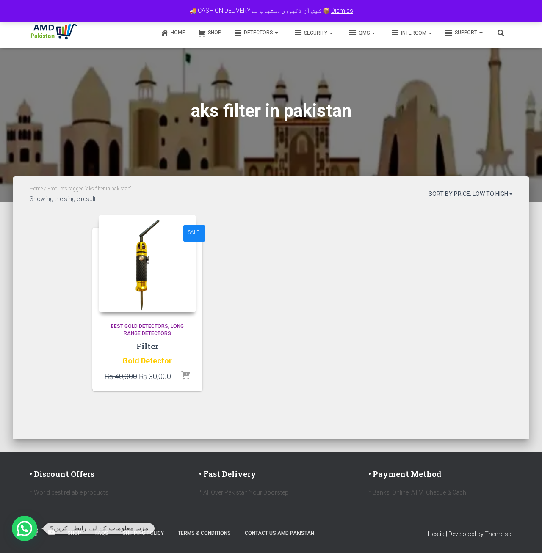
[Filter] (147, 263)
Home (178, 33)
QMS (365, 33)
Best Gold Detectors (139, 326)
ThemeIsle (498, 534)
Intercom (414, 33)
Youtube (52, 532)
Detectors (259, 33)
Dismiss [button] (342, 10)
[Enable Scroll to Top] (525, 536)
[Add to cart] (185, 376)
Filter (147, 346)
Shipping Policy (143, 533)
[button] (276, 33)
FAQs (101, 533)
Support (466, 33)
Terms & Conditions (204, 533)
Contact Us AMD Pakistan (279, 533)
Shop (214, 33)
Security (316, 33)
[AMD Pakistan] (54, 32)
